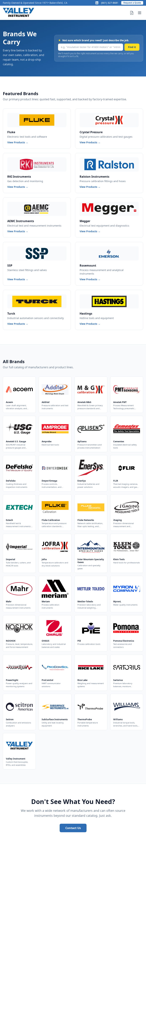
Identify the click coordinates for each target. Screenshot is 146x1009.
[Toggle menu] (139, 12)
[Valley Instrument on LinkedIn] (96, 2)
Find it (132, 47)
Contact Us (73, 828)
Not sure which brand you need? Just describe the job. (95, 40)
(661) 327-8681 (109, 2)
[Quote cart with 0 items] (131, 12)
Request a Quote (132, 2)
